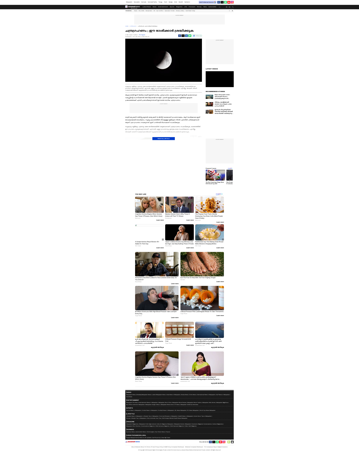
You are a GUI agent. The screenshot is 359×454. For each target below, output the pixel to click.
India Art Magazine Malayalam (165, 424)
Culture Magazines (218, 424)
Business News (130, 432)
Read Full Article (164, 138)
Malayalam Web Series (208, 402)
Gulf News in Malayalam (223, 394)
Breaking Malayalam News (144, 394)
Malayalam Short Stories (133, 426)
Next (232, 11)
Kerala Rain (149, 10)
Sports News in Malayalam (133, 410)
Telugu (160, 2)
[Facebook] (218, 2)
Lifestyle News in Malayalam (134, 416)
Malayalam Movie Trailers (194, 402)
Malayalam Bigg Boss (222, 402)
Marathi (181, 2)
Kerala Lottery (180, 10)
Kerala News (184, 394)
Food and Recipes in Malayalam (168, 416)
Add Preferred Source (206, 2)
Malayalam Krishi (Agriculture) (147, 424)
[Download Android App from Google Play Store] (228, 442)
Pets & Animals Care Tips (154, 418)
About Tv (143, 447)
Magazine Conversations (205, 424)
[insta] (232, 2)
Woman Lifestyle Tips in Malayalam (136, 418)
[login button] (227, 7)
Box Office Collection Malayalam (135, 404)
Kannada (143, 2)
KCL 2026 (141, 10)
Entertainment (163, 6)
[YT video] (228, 2)
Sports (172, 6)
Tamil (165, 2)
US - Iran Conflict (158, 10)
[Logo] (133, 7)
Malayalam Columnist (191, 424)
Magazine (179, 6)
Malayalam (129, 2)
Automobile (212, 6)
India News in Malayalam (173, 394)
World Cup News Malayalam (207, 410)
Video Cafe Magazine (191, 426)
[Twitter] (222, 2)
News (154, 6)
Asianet (132, 442)
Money (199, 6)
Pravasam (192, 6)
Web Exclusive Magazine (162, 426)
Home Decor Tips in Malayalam (202, 416)
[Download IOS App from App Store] (232, 442)
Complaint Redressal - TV (198, 447)
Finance (168, 432)
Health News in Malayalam (185, 416)
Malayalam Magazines (132, 424)
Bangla (171, 2)
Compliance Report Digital (214, 447)
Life (185, 6)
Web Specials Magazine (177, 426)
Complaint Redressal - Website (181, 447)
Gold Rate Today (190, 10)
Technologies (150, 432)
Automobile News (141, 432)
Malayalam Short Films (165, 402)
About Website (135, 447)
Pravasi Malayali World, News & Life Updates (138, 437)
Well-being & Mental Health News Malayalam (174, 418)
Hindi (175, 2)
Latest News (146, 6)
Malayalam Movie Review (179, 402)
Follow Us (198, 35)
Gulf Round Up (156, 437)
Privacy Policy (159, 447)
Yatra (205, 6)
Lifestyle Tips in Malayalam (150, 416)
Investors (225, 447)
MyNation (187, 2)
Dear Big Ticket (166, 437)
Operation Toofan (170, 10)
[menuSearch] (233, 7)
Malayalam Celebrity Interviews (189, 404)
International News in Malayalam (206, 394)
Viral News (129, 396)
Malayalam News (131, 394)
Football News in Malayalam (166, 410)
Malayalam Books (179, 424)
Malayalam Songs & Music (153, 404)
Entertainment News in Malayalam (148, 402)
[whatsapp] (225, 2)
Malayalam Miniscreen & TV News (170, 404)
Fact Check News (160, 432)
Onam (135, 10)
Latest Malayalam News (158, 394)
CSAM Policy (167, 447)
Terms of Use (151, 447)
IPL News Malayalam (193, 410)
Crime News (192, 394)
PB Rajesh (142, 35)
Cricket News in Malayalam (149, 410)
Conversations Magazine (148, 426)
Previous (229, 11)
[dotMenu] (220, 7)
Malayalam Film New (132, 402)
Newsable (137, 2)
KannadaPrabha (152, 2)
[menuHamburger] (230, 7)
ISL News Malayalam (180, 410)
